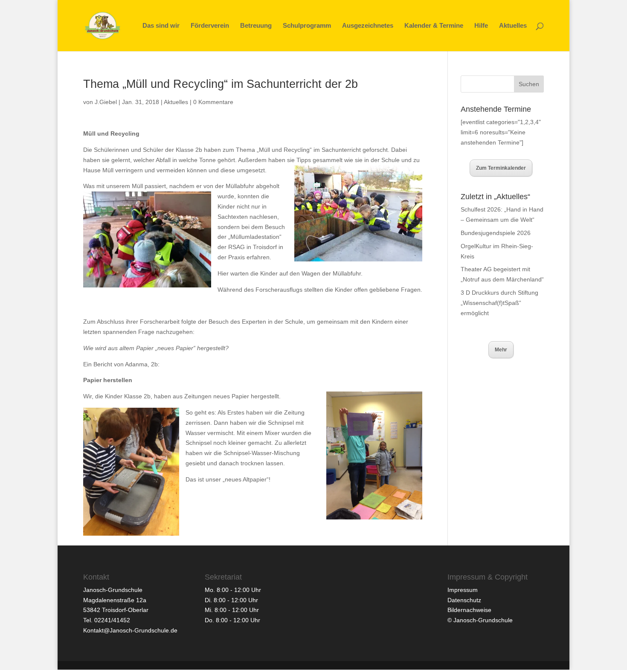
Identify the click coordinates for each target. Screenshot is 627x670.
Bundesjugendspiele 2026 (496, 232)
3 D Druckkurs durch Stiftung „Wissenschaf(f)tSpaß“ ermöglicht (499, 302)
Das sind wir (161, 26)
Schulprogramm (307, 26)
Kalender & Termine (433, 26)
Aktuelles (513, 26)
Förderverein (210, 26)
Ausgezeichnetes (367, 26)
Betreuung (256, 26)
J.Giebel (106, 102)
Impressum (462, 589)
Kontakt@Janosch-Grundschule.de (130, 630)
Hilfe (481, 26)
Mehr (501, 350)
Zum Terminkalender (501, 168)
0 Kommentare (213, 102)
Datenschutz (464, 600)
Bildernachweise (469, 609)
